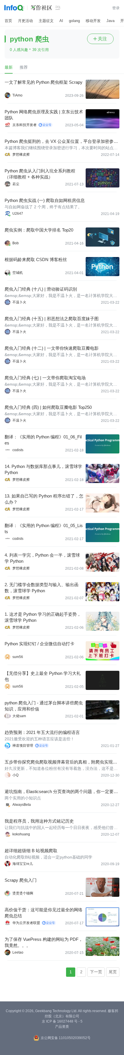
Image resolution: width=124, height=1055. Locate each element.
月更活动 (25, 21)
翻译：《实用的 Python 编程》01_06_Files (43, 439)
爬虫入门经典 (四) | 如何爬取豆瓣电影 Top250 (48, 407)
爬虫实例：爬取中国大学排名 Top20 (39, 229)
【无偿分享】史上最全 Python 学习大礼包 (43, 676)
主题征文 (46, 21)
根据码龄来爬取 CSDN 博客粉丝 (36, 259)
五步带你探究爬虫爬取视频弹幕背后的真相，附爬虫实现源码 (61, 762)
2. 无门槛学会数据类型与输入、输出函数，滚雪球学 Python (41, 587)
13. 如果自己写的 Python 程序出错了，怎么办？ (44, 498)
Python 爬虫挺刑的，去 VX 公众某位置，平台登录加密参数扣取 (61, 141)
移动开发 (93, 21)
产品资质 (62, 1027)
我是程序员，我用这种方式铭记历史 (39, 821)
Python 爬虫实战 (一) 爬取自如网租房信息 (45, 200)
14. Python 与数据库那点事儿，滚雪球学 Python (43, 469)
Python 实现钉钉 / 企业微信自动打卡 (39, 643)
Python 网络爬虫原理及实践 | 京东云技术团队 (44, 114)
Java (110, 21)
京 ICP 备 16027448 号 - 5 (62, 1021)
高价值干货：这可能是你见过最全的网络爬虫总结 (43, 912)
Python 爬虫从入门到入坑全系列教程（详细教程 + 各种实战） (40, 173)
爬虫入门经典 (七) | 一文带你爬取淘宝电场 (45, 377)
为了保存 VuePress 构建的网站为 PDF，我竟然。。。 (44, 942)
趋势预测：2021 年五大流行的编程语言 (42, 732)
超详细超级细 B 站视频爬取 (31, 850)
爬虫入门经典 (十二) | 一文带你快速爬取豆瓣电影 (52, 348)
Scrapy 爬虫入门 (21, 880)
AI (61, 21)
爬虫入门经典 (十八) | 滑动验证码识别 (41, 289)
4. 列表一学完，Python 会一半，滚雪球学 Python (42, 558)
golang (74, 21)
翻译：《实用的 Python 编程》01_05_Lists (44, 528)
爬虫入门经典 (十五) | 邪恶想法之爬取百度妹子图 (52, 318)
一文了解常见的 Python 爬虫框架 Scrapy (43, 82)
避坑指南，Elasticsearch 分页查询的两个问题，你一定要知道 (61, 792)
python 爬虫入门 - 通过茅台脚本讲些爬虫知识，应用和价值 (44, 705)
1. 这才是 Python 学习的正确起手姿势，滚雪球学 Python (43, 617)
